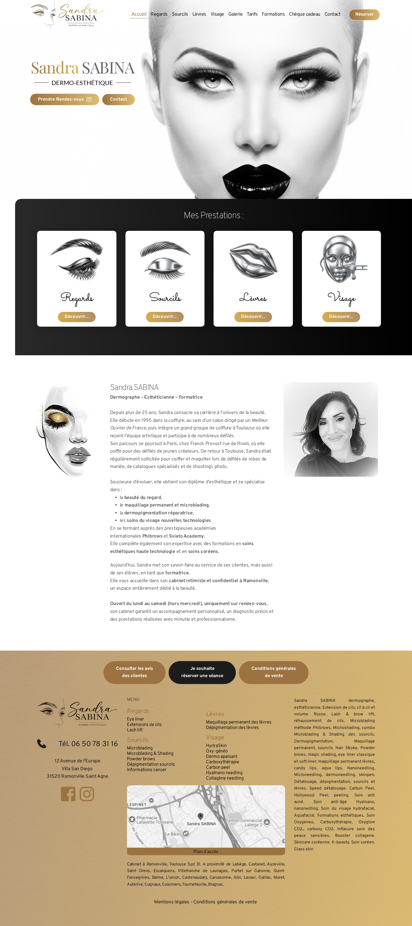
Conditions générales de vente (225, 902)
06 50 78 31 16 (94, 744)
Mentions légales (171, 902)
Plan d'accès (205, 851)
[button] (331, 429)
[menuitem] (139, 14)
